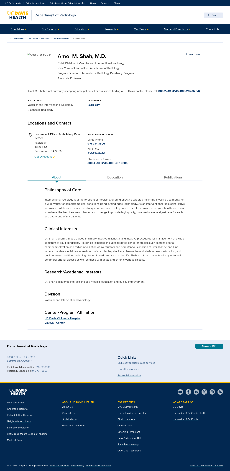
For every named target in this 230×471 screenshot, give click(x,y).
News (93, 3)
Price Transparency (128, 444)
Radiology (93, 105)
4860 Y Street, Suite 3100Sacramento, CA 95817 (21, 359)
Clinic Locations (126, 419)
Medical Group (15, 440)
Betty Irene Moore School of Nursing (67, 3)
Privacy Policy (77, 465)
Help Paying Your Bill (129, 438)
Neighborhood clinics (19, 421)
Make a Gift (209, 346)
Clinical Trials (125, 425)
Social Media (69, 419)
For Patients (49, 29)
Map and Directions (176, 29)
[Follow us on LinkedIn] (195, 392)
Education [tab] (115, 177)
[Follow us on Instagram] (211, 392)
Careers (105, 3)
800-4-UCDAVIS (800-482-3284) (107, 163)
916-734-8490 (96, 153)
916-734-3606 (96, 144)
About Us (67, 407)
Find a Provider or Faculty (132, 413)
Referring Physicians (129, 432)
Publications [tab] (173, 177)
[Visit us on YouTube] (180, 392)
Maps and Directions (73, 425)
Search (215, 15)
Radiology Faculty (61, 38)
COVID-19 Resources (129, 450)
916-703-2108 (43, 367)
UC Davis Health (13, 3)
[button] (19, 29)
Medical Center (15, 402)
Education (80, 29)
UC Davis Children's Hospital (62, 318)
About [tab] (56, 177)
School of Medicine (35, 3)
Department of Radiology (39, 38)
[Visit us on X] (203, 392)
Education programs (128, 369)
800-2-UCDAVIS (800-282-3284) (179, 91)
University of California (185, 419)
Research (110, 29)
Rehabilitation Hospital (19, 415)
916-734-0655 (39, 371)
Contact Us (212, 29)
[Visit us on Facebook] (187, 392)
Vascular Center (55, 323)
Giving (117, 3)
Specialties (17, 29)
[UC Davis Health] (18, 392)
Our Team (140, 29)
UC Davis (178, 407)
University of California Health (189, 413)
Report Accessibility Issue (98, 465)
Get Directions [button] (43, 156)
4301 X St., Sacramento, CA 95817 (206, 465)
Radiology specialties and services (136, 363)
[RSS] (219, 392)
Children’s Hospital (17, 409)
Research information (129, 375)
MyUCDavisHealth (128, 407)
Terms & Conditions (59, 465)
